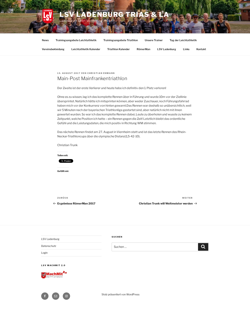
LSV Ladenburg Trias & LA (114, 14)
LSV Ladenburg (166, 49)
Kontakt (201, 49)
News (45, 40)
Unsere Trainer (154, 40)
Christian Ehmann (101, 73)
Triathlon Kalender (118, 49)
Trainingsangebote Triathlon (120, 40)
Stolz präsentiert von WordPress (120, 294)
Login (44, 252)
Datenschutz (48, 245)
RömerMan (143, 49)
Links (186, 49)
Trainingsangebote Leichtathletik (76, 40)
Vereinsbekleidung (53, 49)
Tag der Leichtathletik (183, 40)
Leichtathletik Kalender (85, 49)
